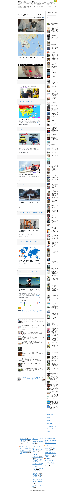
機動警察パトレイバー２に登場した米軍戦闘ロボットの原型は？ (54, 221)
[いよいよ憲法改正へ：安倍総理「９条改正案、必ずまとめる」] (20, 343)
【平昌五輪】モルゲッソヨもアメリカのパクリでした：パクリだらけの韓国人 (54, 324)
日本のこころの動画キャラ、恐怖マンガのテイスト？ (54, 296)
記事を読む (23, 329)
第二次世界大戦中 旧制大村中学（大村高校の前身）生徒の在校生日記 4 (54, 135)
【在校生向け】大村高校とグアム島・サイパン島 (27, 184)
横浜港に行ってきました (54, 72)
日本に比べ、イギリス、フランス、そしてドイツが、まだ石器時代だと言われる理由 (54, 395)
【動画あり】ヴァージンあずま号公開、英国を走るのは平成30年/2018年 (32, 363)
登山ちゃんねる (35, 466)
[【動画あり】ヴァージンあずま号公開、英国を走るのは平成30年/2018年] (20, 365)
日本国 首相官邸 (49, 417)
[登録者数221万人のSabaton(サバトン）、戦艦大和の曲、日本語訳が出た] (20, 333)
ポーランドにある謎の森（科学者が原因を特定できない (54, 283)
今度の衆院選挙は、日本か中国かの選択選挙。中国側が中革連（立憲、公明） (54, 70)
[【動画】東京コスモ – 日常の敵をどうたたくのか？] (20, 354)
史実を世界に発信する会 (23, 446)
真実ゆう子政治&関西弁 (48, 458)
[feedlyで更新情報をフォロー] (55, 1)
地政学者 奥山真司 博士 (50, 423)
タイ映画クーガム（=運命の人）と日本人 (26, 101)
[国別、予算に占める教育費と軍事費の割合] (20, 349)
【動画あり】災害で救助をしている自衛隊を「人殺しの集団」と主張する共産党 (54, 314)
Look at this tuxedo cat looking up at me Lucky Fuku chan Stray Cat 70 (50, 462)
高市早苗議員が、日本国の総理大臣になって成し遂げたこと (54, 392)
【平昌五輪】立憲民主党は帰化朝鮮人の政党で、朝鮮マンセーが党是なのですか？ (33, 326)
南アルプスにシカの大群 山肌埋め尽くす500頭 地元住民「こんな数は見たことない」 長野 (37, 469)
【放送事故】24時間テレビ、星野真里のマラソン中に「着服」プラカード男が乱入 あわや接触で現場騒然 (37, 460)
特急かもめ (21, 129)
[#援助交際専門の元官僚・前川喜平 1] (20, 338)
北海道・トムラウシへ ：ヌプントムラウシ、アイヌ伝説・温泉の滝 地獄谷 (54, 159)
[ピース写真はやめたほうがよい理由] (20, 321)
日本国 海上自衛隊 (49, 420)
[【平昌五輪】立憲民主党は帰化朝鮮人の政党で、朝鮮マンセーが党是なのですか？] (20, 327)
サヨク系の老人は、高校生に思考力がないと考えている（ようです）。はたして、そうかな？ (32, 358)
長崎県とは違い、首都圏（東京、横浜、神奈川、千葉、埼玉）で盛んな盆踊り (54, 138)
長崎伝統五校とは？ (24, 310)
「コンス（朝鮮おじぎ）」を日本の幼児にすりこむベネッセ (54, 286)
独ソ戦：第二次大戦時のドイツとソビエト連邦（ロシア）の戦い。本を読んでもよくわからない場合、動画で (52, 354)
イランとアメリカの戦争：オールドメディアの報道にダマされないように (54, 343)
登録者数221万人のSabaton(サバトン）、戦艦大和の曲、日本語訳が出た (32, 331)
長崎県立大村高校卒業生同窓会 (26, 1)
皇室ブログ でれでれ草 (36, 446)
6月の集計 (21, 453)
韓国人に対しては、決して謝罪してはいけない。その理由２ (54, 231)
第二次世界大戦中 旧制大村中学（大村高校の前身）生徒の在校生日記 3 (54, 66)
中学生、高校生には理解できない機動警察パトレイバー (54, 279)
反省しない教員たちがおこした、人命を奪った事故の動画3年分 (54, 399)
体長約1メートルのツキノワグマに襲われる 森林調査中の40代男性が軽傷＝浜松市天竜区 (37, 471)
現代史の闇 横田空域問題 (23, 440)
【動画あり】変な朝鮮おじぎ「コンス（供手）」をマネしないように (54, 228)
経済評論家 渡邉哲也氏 (50, 424)
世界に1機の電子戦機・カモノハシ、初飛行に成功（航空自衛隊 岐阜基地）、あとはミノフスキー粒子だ (52, 114)
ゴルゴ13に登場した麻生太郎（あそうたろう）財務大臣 (54, 208)
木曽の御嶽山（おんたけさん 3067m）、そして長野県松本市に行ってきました (54, 388)
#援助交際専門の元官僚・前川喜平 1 (28, 336)
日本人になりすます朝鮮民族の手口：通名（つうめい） (54, 238)
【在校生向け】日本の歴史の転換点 (25, 157)
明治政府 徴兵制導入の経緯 (23, 438)
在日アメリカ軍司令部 (50, 428)
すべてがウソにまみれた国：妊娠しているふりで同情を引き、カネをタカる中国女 (54, 191)
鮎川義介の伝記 (22, 441)
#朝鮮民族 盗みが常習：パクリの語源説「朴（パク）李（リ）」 (54, 45)
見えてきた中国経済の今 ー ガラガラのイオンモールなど (54, 346)
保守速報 (46, 445)
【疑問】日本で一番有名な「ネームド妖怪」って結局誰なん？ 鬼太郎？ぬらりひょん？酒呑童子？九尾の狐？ (37, 462)
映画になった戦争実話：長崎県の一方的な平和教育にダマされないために (54, 35)
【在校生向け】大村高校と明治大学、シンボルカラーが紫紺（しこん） (54, 269)
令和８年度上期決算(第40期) (23, 452)
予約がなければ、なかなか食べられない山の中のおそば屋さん (54, 382)
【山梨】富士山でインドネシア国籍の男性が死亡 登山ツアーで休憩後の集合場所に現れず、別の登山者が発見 (37, 475)
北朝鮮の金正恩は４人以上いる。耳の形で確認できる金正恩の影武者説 (54, 169)
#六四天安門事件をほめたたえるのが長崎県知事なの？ (54, 249)
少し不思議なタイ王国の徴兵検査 (24, 81)
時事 (43, 17)
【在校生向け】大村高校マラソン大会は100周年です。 (30, 311)
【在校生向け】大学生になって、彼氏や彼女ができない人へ (54, 211)
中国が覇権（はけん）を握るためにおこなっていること (54, 155)
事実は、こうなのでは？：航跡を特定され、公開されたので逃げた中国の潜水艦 (54, 148)
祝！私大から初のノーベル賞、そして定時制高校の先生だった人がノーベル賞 (54, 368)
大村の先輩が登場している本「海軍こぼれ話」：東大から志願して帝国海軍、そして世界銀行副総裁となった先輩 (52, 177)
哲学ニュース (35, 454)
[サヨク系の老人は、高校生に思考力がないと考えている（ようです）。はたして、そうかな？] (20, 360)
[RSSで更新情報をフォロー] (56, 1)
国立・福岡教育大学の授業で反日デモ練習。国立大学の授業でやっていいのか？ (54, 205)
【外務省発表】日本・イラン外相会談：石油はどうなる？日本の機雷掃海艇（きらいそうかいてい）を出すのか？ (52, 95)
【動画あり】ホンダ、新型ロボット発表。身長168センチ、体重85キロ (31, 212)
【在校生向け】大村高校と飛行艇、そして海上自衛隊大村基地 (54, 311)
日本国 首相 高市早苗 (50, 414)
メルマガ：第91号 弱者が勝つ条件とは (37, 481)
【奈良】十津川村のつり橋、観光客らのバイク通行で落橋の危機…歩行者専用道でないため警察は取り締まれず (37, 473)
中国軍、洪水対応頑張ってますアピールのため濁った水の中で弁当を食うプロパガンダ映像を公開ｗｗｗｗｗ (50, 449)
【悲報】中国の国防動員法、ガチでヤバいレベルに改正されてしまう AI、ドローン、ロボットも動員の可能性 (50, 451)
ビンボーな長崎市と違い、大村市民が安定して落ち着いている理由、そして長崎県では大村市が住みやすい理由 (52, 99)
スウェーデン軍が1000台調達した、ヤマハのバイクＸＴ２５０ (32, 368)
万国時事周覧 (48, 431)
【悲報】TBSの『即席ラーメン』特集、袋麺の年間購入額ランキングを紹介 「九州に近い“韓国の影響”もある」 (50, 456)
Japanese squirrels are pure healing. (50, 463)
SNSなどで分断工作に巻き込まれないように (50, 438)
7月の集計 (21, 449)
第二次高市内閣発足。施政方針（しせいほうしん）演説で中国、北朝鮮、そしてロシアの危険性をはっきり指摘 (52, 339)
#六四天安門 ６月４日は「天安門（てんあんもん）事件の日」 (54, 215)
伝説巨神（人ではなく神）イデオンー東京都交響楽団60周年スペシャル (54, 109)
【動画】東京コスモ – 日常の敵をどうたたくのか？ (30, 352)
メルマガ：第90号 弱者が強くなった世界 (37, 482)
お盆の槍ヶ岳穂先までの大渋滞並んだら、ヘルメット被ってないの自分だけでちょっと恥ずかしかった (37, 477)
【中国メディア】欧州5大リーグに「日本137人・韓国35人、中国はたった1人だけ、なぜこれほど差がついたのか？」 (50, 453)
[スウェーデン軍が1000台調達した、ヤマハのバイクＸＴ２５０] (20, 370)
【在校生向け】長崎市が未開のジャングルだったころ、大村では (54, 245)
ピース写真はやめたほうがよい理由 (27, 319)
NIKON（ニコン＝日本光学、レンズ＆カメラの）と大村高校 (54, 252)
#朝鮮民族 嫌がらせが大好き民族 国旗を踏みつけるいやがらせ (54, 318)
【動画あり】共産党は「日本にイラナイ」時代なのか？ (54, 218)
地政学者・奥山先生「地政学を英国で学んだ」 (37, 479)
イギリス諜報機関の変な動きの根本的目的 (25, 442)
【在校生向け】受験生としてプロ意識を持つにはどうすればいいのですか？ (54, 289)
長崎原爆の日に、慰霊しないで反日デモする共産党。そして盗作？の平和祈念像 (54, 364)
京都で (52, 161)
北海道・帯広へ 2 (53, 254)
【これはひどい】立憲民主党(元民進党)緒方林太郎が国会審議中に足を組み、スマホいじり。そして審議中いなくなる (52, 307)
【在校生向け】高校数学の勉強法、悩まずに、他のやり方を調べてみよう (54, 80)
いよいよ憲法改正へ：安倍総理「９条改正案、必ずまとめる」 (32, 341)
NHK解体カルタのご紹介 (54, 298)
